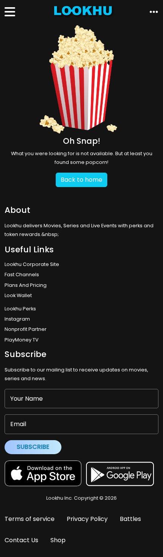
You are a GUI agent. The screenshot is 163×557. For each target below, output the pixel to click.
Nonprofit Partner (26, 329)
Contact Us (21, 540)
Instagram (17, 319)
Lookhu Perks (20, 308)
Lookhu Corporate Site (33, 264)
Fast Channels (22, 274)
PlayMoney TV (22, 340)
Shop (58, 540)
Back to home (81, 179)
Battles (130, 519)
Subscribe (33, 446)
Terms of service (30, 519)
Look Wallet (18, 295)
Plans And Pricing (26, 285)
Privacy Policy (87, 519)
